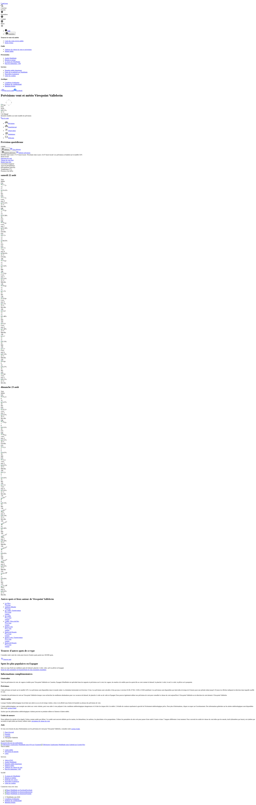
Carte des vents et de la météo (14, 41)
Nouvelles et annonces (12, 74)
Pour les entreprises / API (13, 63)
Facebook (19, 90)
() (7, 160)
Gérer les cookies (10, 76)
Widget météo (9, 51)
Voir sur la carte (9, 90)
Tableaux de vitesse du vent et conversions (18, 49)
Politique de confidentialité (13, 84)
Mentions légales (10, 86)
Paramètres (11, 34)
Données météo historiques (13, 70)
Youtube (28, 793)
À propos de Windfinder (12, 62)
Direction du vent (6, 158)
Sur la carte (5, 118)
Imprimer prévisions (9, 153)
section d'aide (12, 708)
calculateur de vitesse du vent (40, 721)
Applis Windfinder (10, 58)
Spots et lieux (9, 43)
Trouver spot (7, 659)
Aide (8, 31)
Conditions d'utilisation (12, 82)
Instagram (29, 792)
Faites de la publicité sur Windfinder (16, 72)
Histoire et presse (10, 60)
